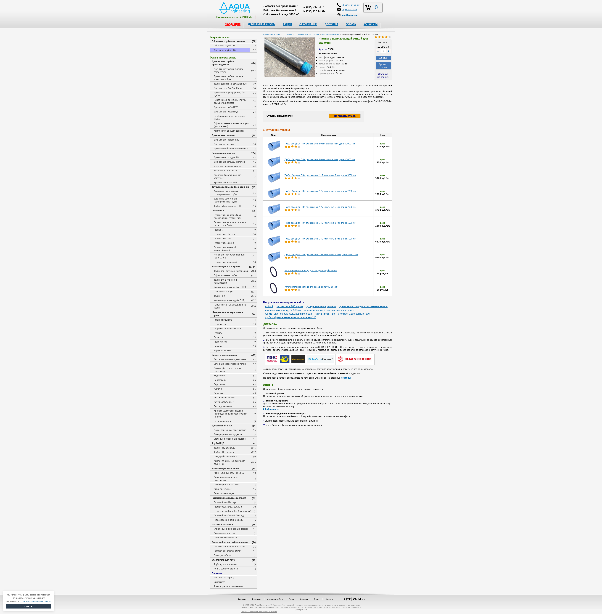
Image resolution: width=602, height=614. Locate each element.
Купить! (382, 57)
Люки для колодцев (224, 493)
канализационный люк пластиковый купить (329, 310)
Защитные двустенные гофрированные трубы (225, 200)
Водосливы (219, 384)
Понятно (28, 606)
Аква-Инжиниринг (262, 605)
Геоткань (218, 229)
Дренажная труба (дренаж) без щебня (229, 94)
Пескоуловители (222, 421)
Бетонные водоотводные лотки (230, 363)
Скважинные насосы (224, 533)
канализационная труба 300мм (283, 310)
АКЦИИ (287, 24)
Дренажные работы (275, 599)
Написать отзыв (345, 116)
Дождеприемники (222, 425)
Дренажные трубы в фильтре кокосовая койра (228, 78)
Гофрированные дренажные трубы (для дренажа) (231, 125)
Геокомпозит (220, 341)
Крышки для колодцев (225, 182)
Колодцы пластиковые (225, 170)
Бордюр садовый (222, 350)
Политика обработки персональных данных (259, 611)
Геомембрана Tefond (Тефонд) (229, 515)
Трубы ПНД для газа (224, 452)
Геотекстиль (218, 210)
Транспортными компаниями (228, 586)
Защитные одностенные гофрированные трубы (226, 193)
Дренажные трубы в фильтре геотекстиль (228, 70)
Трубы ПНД (218, 443)
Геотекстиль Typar (223, 238)
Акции (291, 599)
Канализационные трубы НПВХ (230, 287)
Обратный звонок (350, 4)
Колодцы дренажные (223, 152)
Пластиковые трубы (224, 291)
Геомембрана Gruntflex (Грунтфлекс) (232, 511)
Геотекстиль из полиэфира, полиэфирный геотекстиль (227, 216)
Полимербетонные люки (226, 484)
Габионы (218, 346)
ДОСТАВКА (331, 24)
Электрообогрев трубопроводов (230, 542)
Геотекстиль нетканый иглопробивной (225, 249)
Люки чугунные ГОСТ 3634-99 (229, 472)
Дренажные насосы (224, 144)
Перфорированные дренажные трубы (230, 117)
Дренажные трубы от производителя (224, 63)
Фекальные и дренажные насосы (231, 528)
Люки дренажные (223, 488)
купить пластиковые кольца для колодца (288, 313)
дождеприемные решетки (321, 306)
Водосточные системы (224, 354)
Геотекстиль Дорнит (224, 242)
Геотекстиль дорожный (225, 261)
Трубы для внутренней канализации (225, 281)
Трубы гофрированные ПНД (228, 206)
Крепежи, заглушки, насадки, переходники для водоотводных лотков (230, 413)
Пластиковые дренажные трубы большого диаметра (230, 101)
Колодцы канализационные (228, 166)
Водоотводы (220, 379)
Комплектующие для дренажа (229, 130)
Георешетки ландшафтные (227, 328)
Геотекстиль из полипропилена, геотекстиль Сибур (230, 224)
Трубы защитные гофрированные (230, 186)
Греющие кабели (222, 555)
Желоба (218, 388)
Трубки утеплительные (225, 564)
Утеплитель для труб (223, 559)
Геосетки (218, 337)
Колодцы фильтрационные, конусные (227, 176)
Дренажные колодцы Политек (229, 161)
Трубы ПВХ (219, 295)
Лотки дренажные (223, 406)
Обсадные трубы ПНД (225, 45)
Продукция (256, 599)
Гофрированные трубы (225, 275)
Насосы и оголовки (222, 524)
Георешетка (220, 324)
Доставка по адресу (224, 577)
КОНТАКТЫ (371, 24)
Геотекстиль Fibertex (224, 234)
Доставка (217, 573)
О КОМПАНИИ (308, 24)
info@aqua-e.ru (271, 409)
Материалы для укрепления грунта (227, 314)
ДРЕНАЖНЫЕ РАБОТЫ (261, 24)
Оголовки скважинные (225, 537)
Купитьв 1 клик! (383, 66)
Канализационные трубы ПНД (229, 300)
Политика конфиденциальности (35, 601)
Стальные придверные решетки (230, 438)
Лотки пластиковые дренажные (230, 359)
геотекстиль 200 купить (290, 306)
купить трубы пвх (325, 313)
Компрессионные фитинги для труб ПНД (229, 462)
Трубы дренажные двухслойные (230, 83)
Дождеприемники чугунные (228, 434)
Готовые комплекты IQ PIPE (228, 550)
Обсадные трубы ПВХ (225, 50)
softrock (269, 306)
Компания (242, 599)
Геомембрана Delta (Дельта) (228, 506)
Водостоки (219, 375)
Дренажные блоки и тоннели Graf (231, 148)
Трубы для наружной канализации (231, 270)
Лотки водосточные (224, 401)
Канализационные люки (225, 468)
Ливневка (218, 393)
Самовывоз (219, 581)
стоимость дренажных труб (354, 313)
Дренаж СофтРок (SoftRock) (228, 88)
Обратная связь (349, 9)
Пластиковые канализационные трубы (230, 306)
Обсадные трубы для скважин (228, 41)
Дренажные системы (223, 135)
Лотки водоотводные (224, 397)
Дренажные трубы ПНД (226, 111)
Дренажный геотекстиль (226, 139)
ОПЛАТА (351, 24)
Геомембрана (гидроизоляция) (229, 497)
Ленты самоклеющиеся (226, 568)
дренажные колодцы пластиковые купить (363, 306)
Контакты (346, 377)
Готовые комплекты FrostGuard (229, 546)
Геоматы (218, 332)
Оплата (316, 599)
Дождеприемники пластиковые (230, 429)
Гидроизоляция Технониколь (228, 519)
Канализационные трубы (226, 266)
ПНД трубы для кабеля (225, 456)
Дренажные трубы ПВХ (226, 107)
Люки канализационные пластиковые (226, 479)
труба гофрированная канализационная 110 (290, 317)
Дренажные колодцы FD (226, 157)
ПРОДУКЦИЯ (232, 24)
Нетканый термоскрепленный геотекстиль (229, 256)
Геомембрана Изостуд (225, 502)
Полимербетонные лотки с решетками (227, 370)
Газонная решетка (223, 319)
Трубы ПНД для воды (224, 447)
